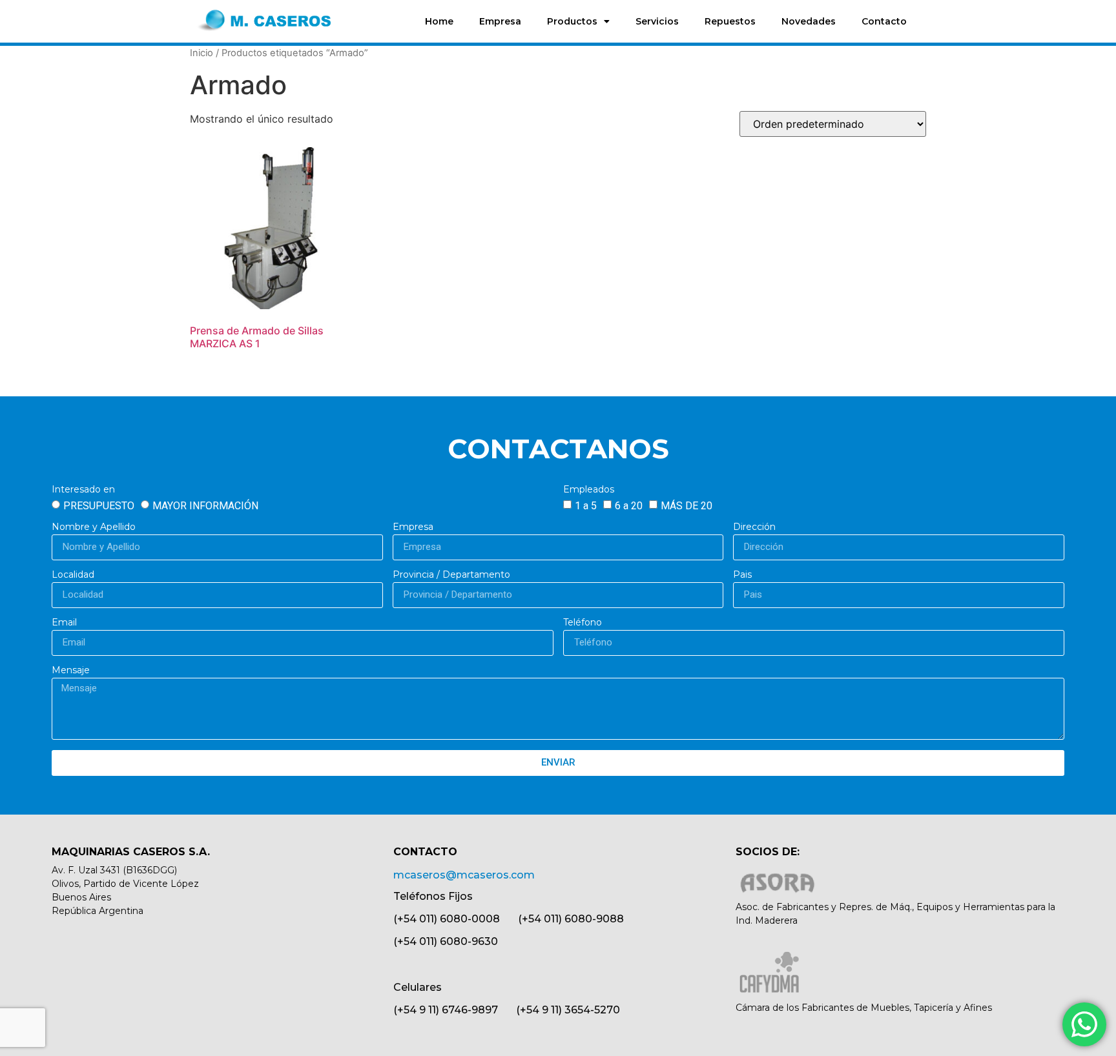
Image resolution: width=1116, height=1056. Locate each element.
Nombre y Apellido (94, 527)
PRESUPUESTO (98, 505)
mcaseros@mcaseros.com (464, 875)
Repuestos (730, 21)
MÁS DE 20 (686, 505)
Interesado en (83, 490)
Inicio (201, 53)
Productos (572, 21)
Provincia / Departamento (451, 575)
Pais (742, 575)
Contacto (884, 21)
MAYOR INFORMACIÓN (205, 505)
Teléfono (582, 623)
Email (64, 623)
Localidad (73, 575)
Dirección (754, 527)
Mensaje (71, 670)
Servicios (657, 21)
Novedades (808, 21)
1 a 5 (586, 505)
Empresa (500, 21)
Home (439, 21)
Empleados (588, 490)
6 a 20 (629, 505)
